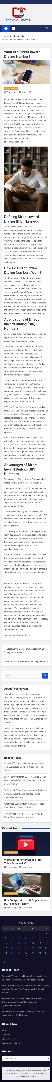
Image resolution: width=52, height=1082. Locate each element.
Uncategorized (11, 88)
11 (12, 943)
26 (19, 953)
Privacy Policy (8, 1039)
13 (26, 943)
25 (12, 953)
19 (19, 948)
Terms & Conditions (11, 1043)
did (10, 635)
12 (19, 943)
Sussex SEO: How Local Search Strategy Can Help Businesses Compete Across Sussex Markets (24, 767)
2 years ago (12, 92)
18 (12, 948)
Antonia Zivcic (28, 92)
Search (45, 676)
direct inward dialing (21, 635)
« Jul (4, 962)
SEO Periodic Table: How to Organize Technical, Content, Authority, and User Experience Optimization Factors (25, 794)
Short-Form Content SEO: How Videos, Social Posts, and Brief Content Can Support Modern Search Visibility (25, 780)
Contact (5, 1034)
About (5, 1030)
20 (26, 948)
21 (33, 948)
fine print (10, 1074)
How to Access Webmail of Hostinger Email (25, 661)
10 (5, 943)
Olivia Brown (27, 867)
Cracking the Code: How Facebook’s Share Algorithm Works (26, 651)
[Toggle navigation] (13, 28)
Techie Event (10, 728)
